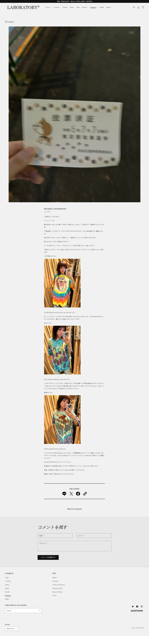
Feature (8, 595)
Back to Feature (74, 508)
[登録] (39, 610)
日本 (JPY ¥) (10, 629)
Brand (7, 592)
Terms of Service (58, 585)
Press (54, 595)
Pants (7, 585)
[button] (48, 7)
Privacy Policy (57, 588)
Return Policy (57, 592)
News (7, 599)
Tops (7, 578)
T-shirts (8, 581)
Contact (55, 581)
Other (7, 588)
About (54, 578)
